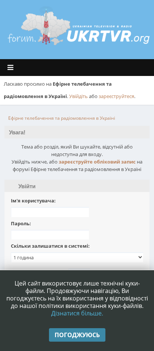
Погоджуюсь (77, 335)
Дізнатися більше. (77, 313)
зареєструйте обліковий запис (97, 161)
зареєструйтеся (116, 96)
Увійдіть (78, 96)
